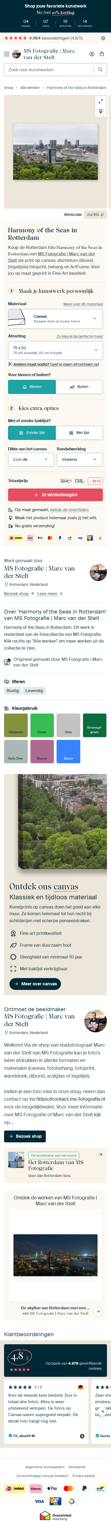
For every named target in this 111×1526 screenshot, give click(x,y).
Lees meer (47, 593)
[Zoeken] (100, 69)
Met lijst (82, 432)
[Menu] (7, 54)
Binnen (35, 386)
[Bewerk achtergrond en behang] (100, 111)
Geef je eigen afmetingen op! (56, 364)
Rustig (13, 690)
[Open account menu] (92, 54)
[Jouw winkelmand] (102, 54)
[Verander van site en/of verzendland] (103, 38)
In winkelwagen (60, 494)
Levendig (34, 690)
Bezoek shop (17, 593)
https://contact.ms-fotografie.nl (70, 1099)
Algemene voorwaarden (45, 1467)
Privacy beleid (83, 1476)
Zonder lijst (35, 432)
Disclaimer (77, 1467)
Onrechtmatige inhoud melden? (42, 1476)
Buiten (82, 386)
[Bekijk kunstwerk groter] (100, 101)
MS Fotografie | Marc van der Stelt (49, 54)
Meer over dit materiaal (83, 304)
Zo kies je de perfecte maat (80, 336)
